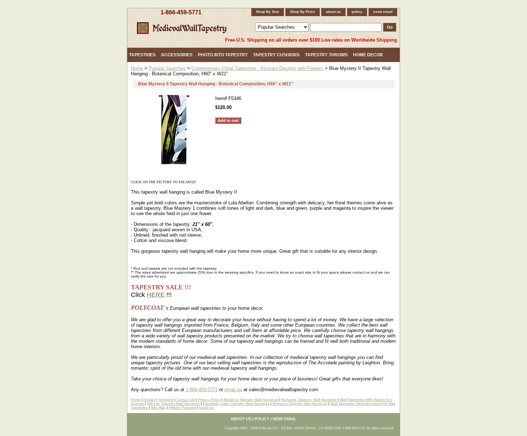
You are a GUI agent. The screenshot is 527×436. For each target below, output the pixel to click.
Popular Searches (167, 68)
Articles (149, 400)
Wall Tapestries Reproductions (355, 404)
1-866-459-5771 (181, 12)
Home (137, 68)
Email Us (206, 407)
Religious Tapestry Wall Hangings (299, 404)
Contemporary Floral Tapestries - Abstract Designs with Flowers (257, 68)
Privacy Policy (209, 400)
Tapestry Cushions (276, 54)
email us (233, 389)
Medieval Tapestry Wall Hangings (251, 400)
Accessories (177, 54)
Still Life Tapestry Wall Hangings (173, 404)
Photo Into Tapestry (223, 54)
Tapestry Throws (326, 54)
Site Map (158, 407)
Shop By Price (302, 12)
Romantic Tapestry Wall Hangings (309, 400)
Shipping (165, 400)
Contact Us (185, 400)
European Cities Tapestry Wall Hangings (236, 404)
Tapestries (142, 54)
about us (333, 12)
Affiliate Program (182, 407)
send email (383, 12)
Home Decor (368, 54)
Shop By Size (267, 12)
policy (357, 12)
